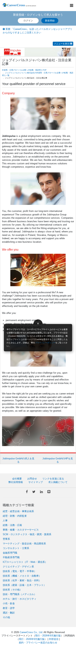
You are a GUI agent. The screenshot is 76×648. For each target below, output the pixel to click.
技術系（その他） (12, 589)
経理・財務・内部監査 (15, 515)
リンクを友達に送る (53, 478)
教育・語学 (9, 608)
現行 (37, 635)
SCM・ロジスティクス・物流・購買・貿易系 (27, 534)
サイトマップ (35, 482)
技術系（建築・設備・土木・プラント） (24, 585)
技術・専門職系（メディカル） (19, 594)
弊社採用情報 (15, 482)
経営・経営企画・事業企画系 (18, 511)
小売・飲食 (9, 603)
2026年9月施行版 (51, 635)
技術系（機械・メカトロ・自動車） (22, 575)
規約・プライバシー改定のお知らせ (38, 642)
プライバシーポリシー (45, 343)
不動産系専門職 (11, 557)
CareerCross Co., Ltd (31, 632)
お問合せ (32, 478)
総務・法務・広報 (12, 525)
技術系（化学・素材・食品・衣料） (22, 580)
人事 (5, 520)
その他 (6, 617)
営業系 (6, 539)
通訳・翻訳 (9, 612)
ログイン (28, 20)
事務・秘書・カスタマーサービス (21, 529)
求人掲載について (58, 482)
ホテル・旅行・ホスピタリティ (19, 598)
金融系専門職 (10, 552)
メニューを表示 (62, 43)
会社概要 (17, 478)
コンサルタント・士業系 (16, 548)
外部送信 (53, 639)
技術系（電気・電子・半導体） (19, 571)
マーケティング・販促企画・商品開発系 (24, 543)
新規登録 (50, 20)
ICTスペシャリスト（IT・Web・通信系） (25, 562)
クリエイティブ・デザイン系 (18, 566)
